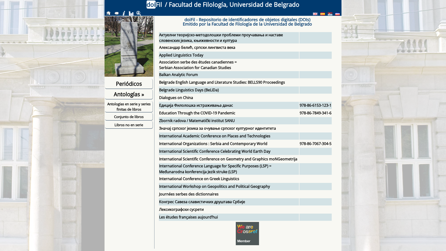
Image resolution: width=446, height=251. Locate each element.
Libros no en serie (129, 124)
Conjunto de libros (129, 116)
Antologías (129, 94)
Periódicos (129, 83)
